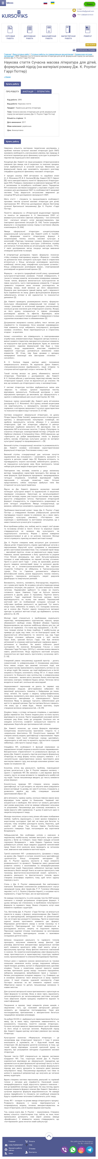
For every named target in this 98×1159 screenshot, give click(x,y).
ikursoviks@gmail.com (85, 11)
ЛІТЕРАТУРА (43, 91)
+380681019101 (81, 15)
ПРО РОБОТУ (12, 91)
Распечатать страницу (86, 50)
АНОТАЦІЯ (28, 91)
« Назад (7, 77)
